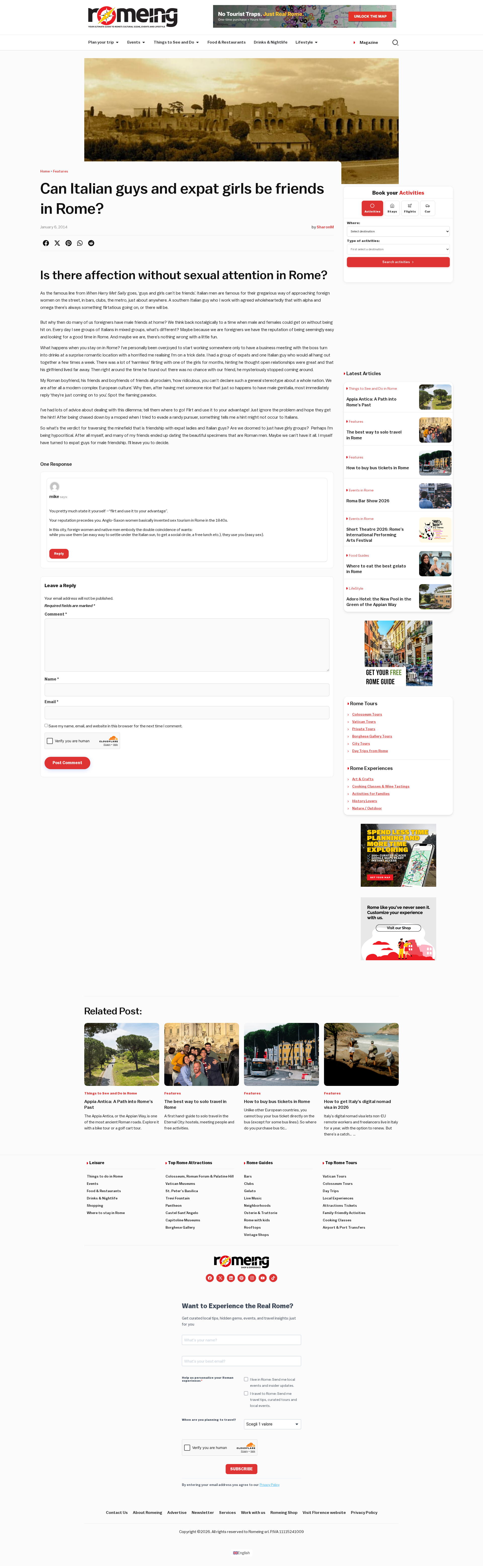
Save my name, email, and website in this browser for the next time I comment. (115, 726)
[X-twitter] (220, 1278)
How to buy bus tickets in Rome (377, 468)
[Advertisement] (398, 326)
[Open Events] (144, 42)
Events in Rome (361, 490)
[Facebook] (210, 1278)
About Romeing (147, 1513)
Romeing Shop (284, 1513)
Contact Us (117, 1513)
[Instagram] (252, 1278)
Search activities (396, 262)
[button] (46, 243)
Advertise (177, 1513)
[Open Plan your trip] (117, 42)
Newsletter (203, 1513)
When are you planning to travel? (209, 1419)
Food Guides (359, 555)
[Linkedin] (231, 1278)
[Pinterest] (241, 1278)
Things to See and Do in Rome (373, 388)
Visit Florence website (324, 1513)
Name (52, 679)
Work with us (253, 1513)
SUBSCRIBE (241, 1469)
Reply (59, 553)
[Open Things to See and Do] (197, 42)
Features (60, 171)
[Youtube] (263, 1278)
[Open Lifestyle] (316, 42)
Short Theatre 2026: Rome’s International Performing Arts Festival (375, 535)
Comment (56, 614)
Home (45, 171)
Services (227, 1513)
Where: (353, 223)
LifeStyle (356, 588)
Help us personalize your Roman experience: (207, 1379)
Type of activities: (363, 241)
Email (51, 702)
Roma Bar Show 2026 (367, 501)
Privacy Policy (269, 1484)
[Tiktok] (273, 1278)
